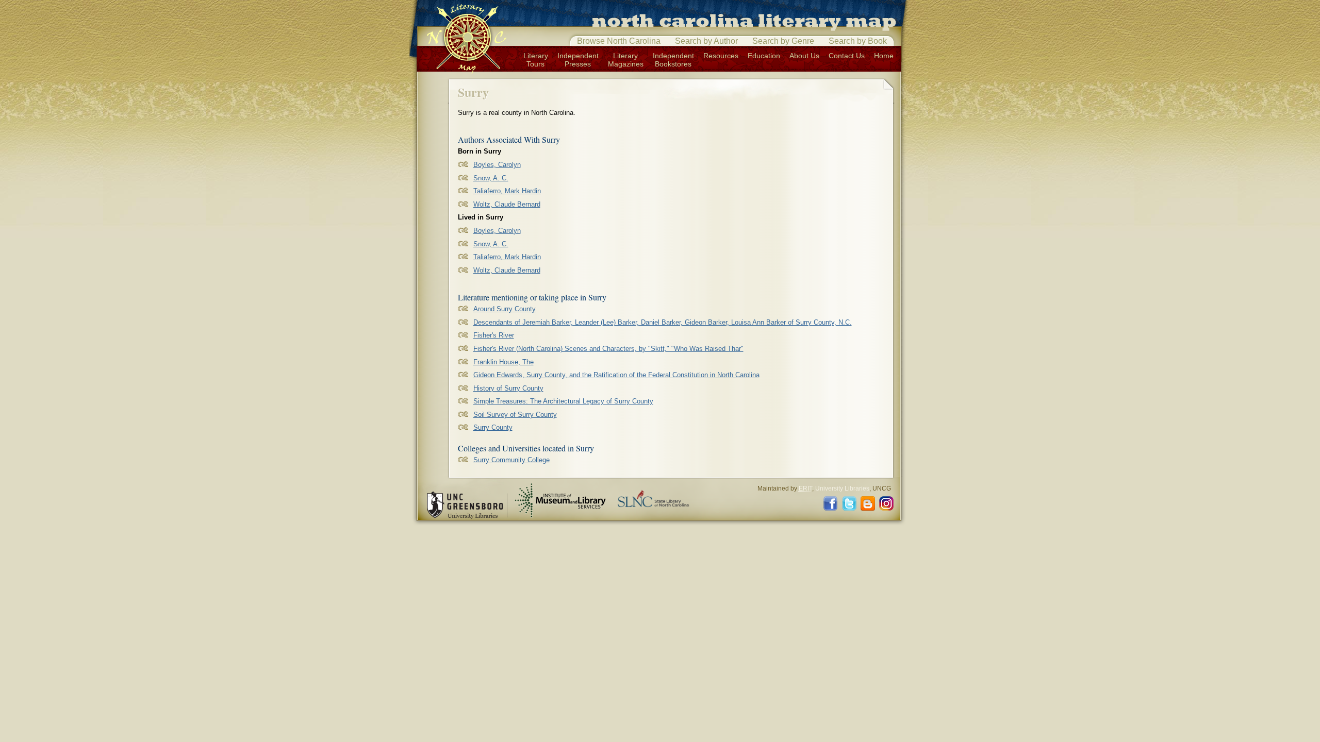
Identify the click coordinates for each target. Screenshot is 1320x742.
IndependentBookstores (673, 60)
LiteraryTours (535, 60)
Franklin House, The (503, 362)
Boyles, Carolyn (497, 164)
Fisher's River (493, 335)
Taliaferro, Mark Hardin (507, 191)
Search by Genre (783, 41)
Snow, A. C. (490, 178)
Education (764, 56)
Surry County (493, 427)
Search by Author (706, 41)
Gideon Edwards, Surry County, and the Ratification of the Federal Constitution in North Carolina (616, 375)
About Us (804, 56)
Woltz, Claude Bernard (506, 204)
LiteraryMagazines (626, 60)
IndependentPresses (578, 60)
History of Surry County (508, 388)
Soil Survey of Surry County (515, 414)
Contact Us (847, 56)
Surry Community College (511, 460)
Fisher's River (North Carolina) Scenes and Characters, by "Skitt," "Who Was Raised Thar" (608, 348)
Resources (720, 56)
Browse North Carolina (619, 41)
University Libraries (842, 488)
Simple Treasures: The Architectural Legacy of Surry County (563, 401)
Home (884, 56)
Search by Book (858, 41)
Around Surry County (504, 309)
